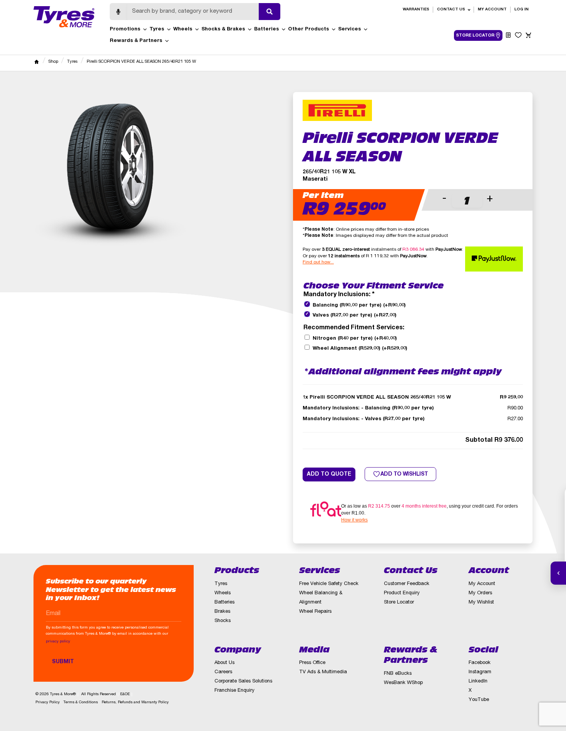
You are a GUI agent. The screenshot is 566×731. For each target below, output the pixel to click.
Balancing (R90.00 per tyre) (359, 305)
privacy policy (58, 642)
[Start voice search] (118, 11)
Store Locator (399, 602)
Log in (521, 10)
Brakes (222, 611)
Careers (223, 672)
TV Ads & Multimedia (323, 672)
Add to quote (329, 474)
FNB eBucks (398, 673)
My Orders (480, 593)
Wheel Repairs (315, 611)
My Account (492, 10)
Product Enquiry (402, 593)
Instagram (480, 672)
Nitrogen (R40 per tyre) (355, 338)
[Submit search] (269, 11)
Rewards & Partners (136, 41)
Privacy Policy (47, 702)
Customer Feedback (406, 584)
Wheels (182, 29)
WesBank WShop (403, 683)
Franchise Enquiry (234, 690)
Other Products (308, 29)
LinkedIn (478, 681)
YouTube (479, 699)
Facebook (480, 663)
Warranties (416, 10)
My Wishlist (481, 602)
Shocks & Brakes (223, 29)
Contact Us (451, 10)
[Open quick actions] (558, 573)
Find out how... (318, 262)
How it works (354, 520)
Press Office (312, 663)
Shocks (222, 621)
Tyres (156, 29)
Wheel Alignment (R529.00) (360, 348)
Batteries (266, 29)
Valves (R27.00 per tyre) (355, 315)
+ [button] (490, 199)
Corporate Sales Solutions (243, 681)
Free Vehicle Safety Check (328, 584)
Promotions (125, 29)
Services (349, 29)
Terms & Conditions (81, 702)
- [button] (444, 199)
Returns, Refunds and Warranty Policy (135, 702)
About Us (224, 663)
